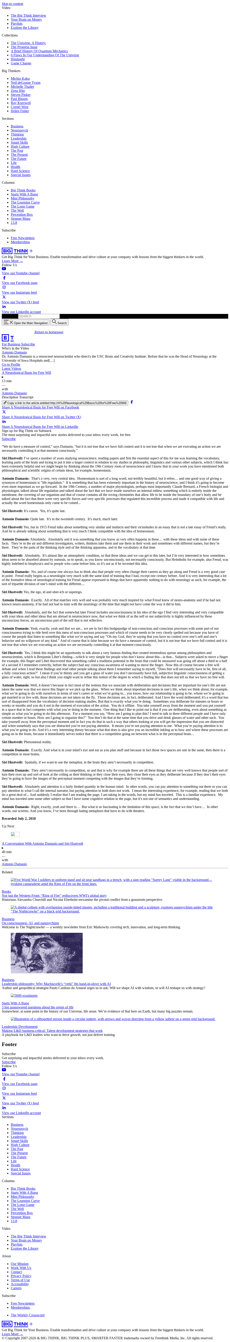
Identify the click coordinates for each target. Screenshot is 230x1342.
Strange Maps (20, 218)
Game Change (21, 63)
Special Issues (21, 175)
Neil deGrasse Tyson (25, 82)
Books (6, 891)
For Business (11, 344)
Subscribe (28, 344)
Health (15, 167)
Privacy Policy (21, 1276)
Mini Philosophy (22, 198)
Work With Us (21, 1268)
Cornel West (19, 107)
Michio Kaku (20, 78)
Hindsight (18, 59)
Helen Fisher (20, 111)
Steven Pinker (21, 95)
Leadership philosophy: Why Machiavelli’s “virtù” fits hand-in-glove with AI (56, 984)
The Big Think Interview (28, 15)
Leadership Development (20, 1027)
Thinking (17, 134)
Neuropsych (19, 130)
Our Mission (20, 1264)
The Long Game (22, 206)
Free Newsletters (23, 238)
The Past (17, 150)
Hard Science (20, 171)
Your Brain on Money (26, 19)
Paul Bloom (19, 99)
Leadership (19, 138)
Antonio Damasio (14, 352)
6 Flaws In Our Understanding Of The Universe (45, 55)
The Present (19, 155)
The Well (17, 210)
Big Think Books (23, 190)
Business (17, 126)
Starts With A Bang (24, 194)
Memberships (20, 242)
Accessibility (20, 1284)
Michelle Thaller (22, 87)
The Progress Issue (24, 47)
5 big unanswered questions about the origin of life (37, 1007)
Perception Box (22, 214)
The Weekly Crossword (27, 1315)
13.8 (14, 223)
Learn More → (12, 261)
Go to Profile (11, 364)
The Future (19, 159)
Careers (16, 1288)
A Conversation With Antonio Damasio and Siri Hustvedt (42, 843)
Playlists (16, 23)
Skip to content (12, 4)
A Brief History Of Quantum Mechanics (39, 51)
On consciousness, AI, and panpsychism (30, 923)
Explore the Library (25, 28)
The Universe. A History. (28, 43)
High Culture (20, 146)
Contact (16, 1272)
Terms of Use (20, 1280)
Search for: (9, 316)
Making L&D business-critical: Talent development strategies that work (52, 1031)
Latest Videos (11, 368)
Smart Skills (19, 142)
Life (14, 163)
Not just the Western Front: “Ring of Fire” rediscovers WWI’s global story (54, 895)
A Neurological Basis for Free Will (26, 373)
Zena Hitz (18, 91)
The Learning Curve (25, 202)
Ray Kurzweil (21, 103)
